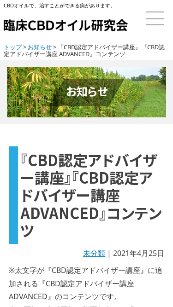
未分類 (94, 253)
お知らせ (40, 47)
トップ (13, 47)
